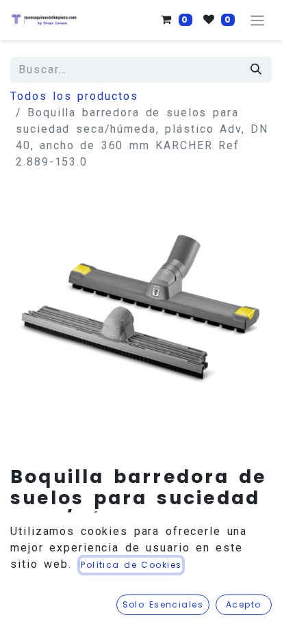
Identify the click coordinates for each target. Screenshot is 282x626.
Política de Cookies (131, 565)
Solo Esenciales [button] (163, 604)
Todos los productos (74, 96)
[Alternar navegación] (257, 20)
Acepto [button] (243, 604)
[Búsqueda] (257, 70)
